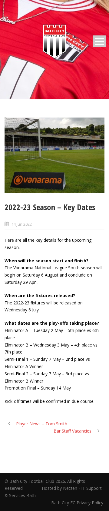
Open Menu (99, 41)
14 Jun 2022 (22, 224)
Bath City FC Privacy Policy (77, 503)
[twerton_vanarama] (54, 155)
